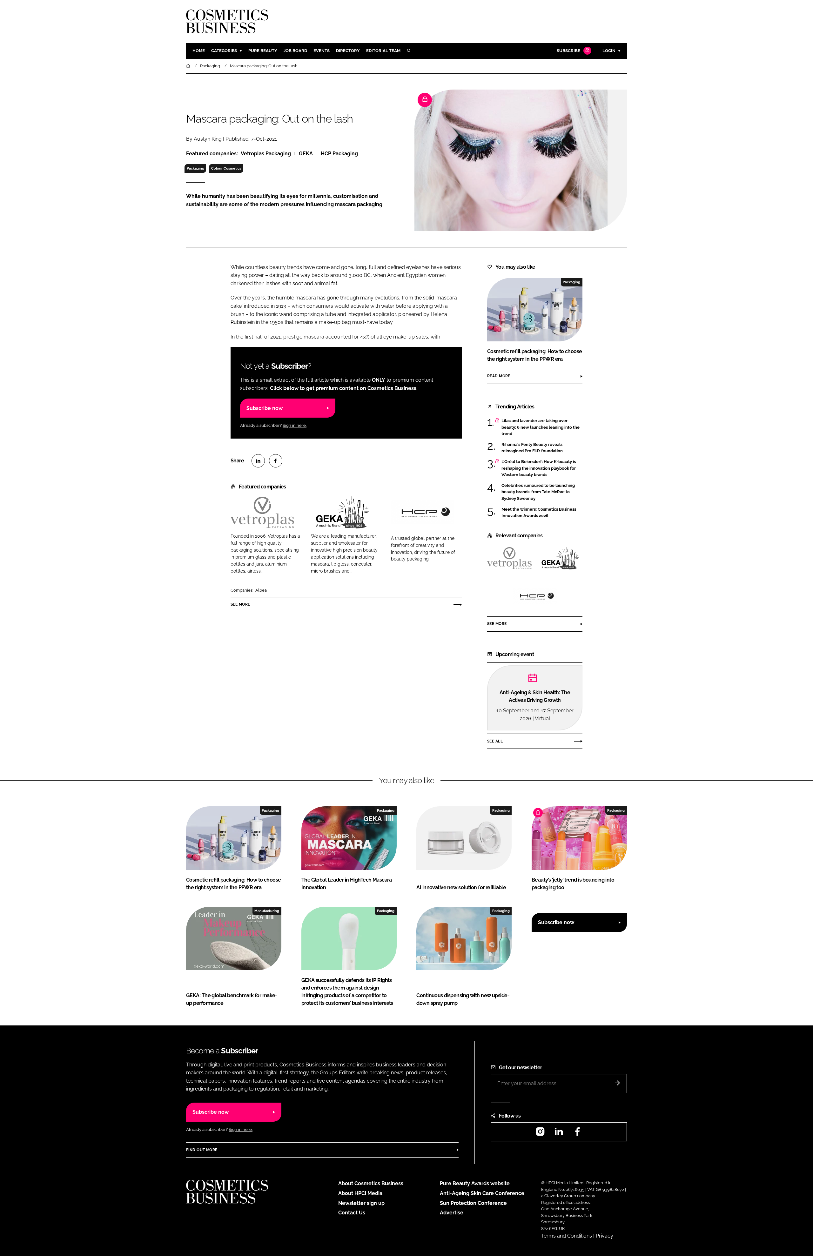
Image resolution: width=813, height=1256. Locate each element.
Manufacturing (266, 911)
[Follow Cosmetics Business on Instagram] (540, 1134)
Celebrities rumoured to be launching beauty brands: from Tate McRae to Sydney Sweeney (541, 492)
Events (321, 50)
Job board (295, 50)
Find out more (201, 1150)
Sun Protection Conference (473, 1203)
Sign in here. (294, 425)
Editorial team (383, 50)
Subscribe (568, 50)
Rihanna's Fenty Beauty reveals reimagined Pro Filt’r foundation (541, 447)
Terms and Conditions (566, 1236)
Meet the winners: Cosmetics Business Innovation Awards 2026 (541, 512)
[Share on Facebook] (275, 460)
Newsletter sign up (361, 1203)
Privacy (604, 1236)
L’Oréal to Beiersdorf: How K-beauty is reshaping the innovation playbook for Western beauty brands (541, 468)
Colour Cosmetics (226, 168)
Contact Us (351, 1213)
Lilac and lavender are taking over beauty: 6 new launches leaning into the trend (541, 427)
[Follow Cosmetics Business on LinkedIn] (559, 1134)
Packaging (195, 168)
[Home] (188, 66)
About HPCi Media (360, 1193)
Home (198, 50)
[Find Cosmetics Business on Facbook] (577, 1134)
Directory (348, 50)
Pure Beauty (262, 50)
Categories (224, 50)
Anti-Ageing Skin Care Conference (482, 1193)
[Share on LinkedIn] (258, 460)
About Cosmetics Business (370, 1183)
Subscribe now (264, 408)
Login (608, 50)
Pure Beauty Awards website (475, 1183)
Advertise (451, 1213)
